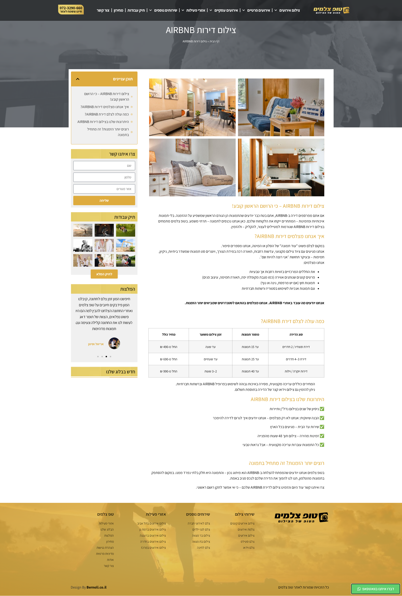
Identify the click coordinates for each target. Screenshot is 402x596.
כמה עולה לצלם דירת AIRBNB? (107, 114)
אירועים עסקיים (226, 10)
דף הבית (214, 41)
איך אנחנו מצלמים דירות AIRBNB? (104, 106)
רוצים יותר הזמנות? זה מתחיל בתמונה (108, 132)
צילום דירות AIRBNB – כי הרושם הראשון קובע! (106, 96)
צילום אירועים (289, 10)
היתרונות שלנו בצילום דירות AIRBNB (103, 121)
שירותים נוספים (165, 10)
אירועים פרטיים (258, 10)
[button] (78, 79)
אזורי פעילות (195, 10)
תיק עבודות (136, 10)
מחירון (118, 10)
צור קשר (103, 10)
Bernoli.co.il (97, 587)
